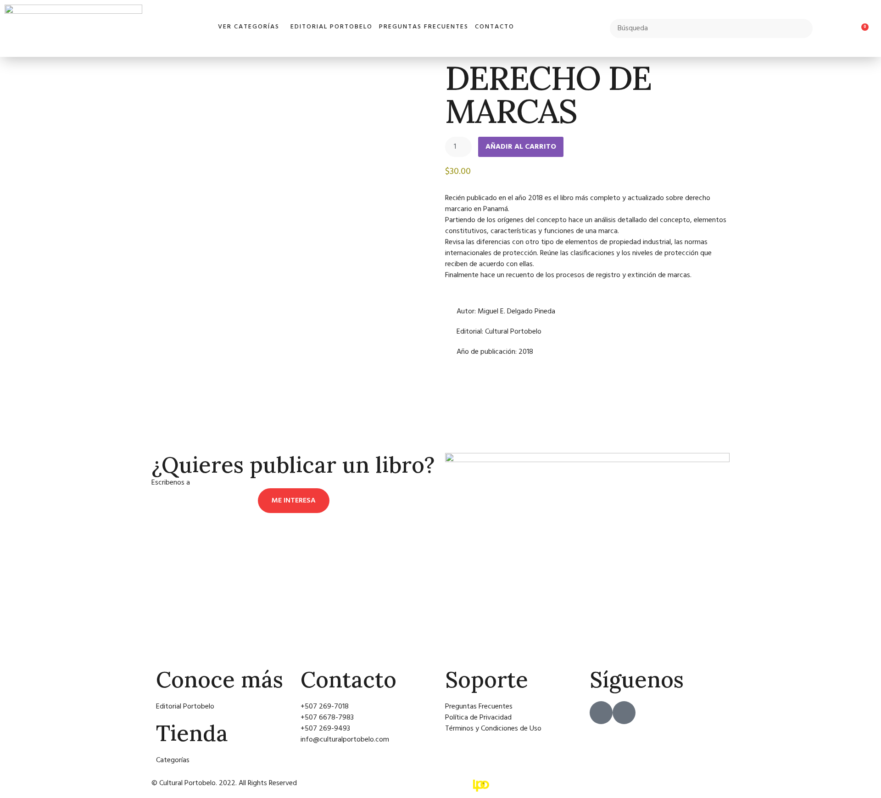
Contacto (494, 27)
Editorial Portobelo (331, 27)
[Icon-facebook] (601, 712)
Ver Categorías (248, 27)
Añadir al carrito (520, 147)
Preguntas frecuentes (423, 27)
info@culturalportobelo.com (236, 483)
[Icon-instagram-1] (624, 712)
